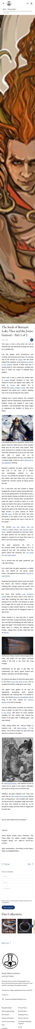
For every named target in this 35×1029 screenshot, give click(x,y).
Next (29, 864)
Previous (7, 864)
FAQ (3, 1025)
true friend (7, 713)
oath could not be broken (19, 796)
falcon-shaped (22, 728)
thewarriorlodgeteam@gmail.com (15, 999)
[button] (28, 3)
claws (10, 514)
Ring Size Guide (7, 1008)
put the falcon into (21, 527)
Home (4, 9)
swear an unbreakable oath (22, 697)
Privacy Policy (22, 1008)
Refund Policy (22, 1011)
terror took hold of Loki (19, 682)
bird (5, 476)
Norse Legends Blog (8, 1011)
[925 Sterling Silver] (9, 926)
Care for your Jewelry (8, 1021)
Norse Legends (12, 9)
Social (20, 1027)
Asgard (7, 380)
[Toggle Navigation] (3, 3)
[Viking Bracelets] (25, 926)
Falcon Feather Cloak (17, 388)
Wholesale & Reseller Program (25, 1022)
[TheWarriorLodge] (9, 3)
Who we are (5, 1014)
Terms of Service (23, 1018)
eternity (6, 632)
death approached (10, 783)
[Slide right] (31, 926)
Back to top (5, 943)
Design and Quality (8, 1018)
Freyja (12, 385)
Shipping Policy (23, 1014)
